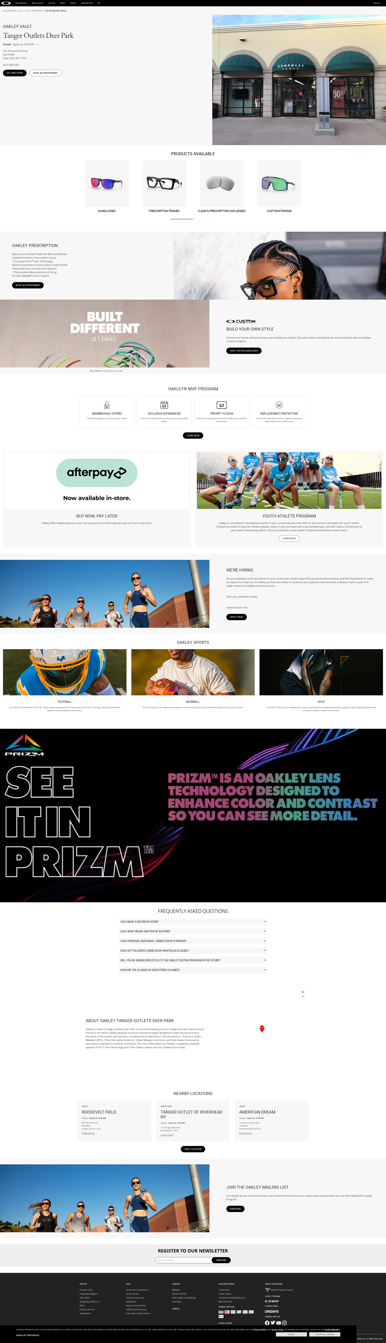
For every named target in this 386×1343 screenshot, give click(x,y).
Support (83, 1284)
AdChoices (131, 1301)
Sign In (377, 3)
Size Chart (85, 1297)
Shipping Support (88, 1293)
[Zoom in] (303, 992)
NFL (98, 3)
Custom (51, 3)
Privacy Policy (260, 1330)
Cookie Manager (332, 1330)
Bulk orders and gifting (183, 1297)
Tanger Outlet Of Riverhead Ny (191, 1112)
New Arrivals (21, 3)
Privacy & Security (135, 1297)
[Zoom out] (303, 996)
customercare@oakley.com (232, 1297)
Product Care (86, 1289)
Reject (291, 1334)
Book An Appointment (45, 73)
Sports (73, 3)
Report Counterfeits (136, 1305)
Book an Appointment (28, 285)
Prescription (87, 3)
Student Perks (271, 1306)
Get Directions (15, 72)
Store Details (88, 1133)
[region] (262, 1033)
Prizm (62, 3)
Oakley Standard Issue (281, 1289)
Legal (128, 1284)
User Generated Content (138, 1313)
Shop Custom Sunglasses (244, 350)
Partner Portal (179, 1293)
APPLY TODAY (236, 617)
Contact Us (224, 1289)
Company (176, 1284)
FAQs (82, 1305)
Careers (175, 1309)
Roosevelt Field (99, 1110)
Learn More (193, 435)
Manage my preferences (28, 1335)
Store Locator (225, 1323)
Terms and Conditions (137, 1289)
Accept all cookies (324, 1334)
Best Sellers (37, 3)
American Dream (257, 1110)
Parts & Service (87, 1309)
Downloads (85, 1313)
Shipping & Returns (89, 1301)
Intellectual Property (136, 1309)
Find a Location (193, 1149)
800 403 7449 (225, 1301)
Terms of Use (132, 1293)
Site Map (176, 1301)
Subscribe (235, 1208)
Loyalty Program (272, 1296)
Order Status (225, 1293)
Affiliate (176, 1289)
